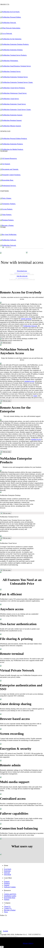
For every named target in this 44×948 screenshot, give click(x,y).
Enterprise (7, 871)
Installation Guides (10, 896)
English (5, 931)
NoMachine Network (30, 326)
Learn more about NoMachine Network (22, 279)
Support (6, 885)
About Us (7, 906)
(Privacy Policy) (28, 943)
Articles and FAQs (10, 894)
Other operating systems (17, 274)
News (6, 912)
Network (7, 873)
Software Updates (10, 887)
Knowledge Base (9, 897)
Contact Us (7, 908)
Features (7, 881)
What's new (30, 274)
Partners (6, 899)
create (35, 396)
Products (7, 883)
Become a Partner (10, 910)
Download (7, 874)
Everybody (7, 869)
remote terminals (26, 318)
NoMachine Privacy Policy (8, 936)
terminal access (29, 381)
